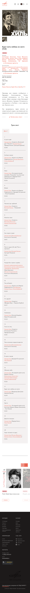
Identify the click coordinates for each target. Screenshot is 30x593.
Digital (4, 53)
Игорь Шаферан (23, 58)
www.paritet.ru (5, 586)
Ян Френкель (23, 61)
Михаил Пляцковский (8, 59)
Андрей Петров (17, 143)
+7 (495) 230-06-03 (6, 554)
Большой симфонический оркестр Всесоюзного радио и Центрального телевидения (15, 67)
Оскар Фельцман (22, 56)
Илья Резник (5, 58)
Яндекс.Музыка (6, 87)
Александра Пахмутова (9, 56)
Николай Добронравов (10, 377)
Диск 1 (6, 131)
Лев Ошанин (7, 360)
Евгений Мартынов (21, 70)
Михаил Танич (14, 58)
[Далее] (26, 465)
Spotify (20, 87)
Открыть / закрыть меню (27, 4)
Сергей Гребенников (10, 379)
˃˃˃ (24, 87)
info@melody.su (5, 558)
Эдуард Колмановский (9, 61)
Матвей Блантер (22, 59)
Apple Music (14, 87)
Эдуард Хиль (7, 70)
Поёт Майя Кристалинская (10, 494)
